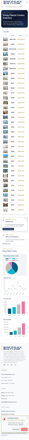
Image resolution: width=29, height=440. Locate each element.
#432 (12, 156)
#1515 (12, 107)
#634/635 (13, 59)
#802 (12, 122)
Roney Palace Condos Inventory (13, 6)
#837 (12, 83)
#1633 (12, 98)
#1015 (12, 112)
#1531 (12, 161)
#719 (12, 93)
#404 (12, 132)
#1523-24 (12, 63)
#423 (12, 195)
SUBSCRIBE (15, 429)
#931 (12, 200)
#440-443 (13, 39)
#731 (12, 185)
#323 (12, 210)
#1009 (13, 54)
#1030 (12, 190)
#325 (12, 137)
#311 (12, 166)
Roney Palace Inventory (8, 411)
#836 (12, 146)
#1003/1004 (12, 49)
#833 (12, 117)
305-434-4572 (7, 395)
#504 (12, 127)
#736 (12, 175)
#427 (12, 180)
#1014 (12, 171)
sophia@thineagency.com (9, 402)
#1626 (12, 78)
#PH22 (13, 88)
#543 (12, 205)
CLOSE (24, 429)
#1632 (12, 151)
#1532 (12, 141)
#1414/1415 (12, 68)
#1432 (12, 44)
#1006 (13, 73)
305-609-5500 (7, 392)
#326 (12, 102)
